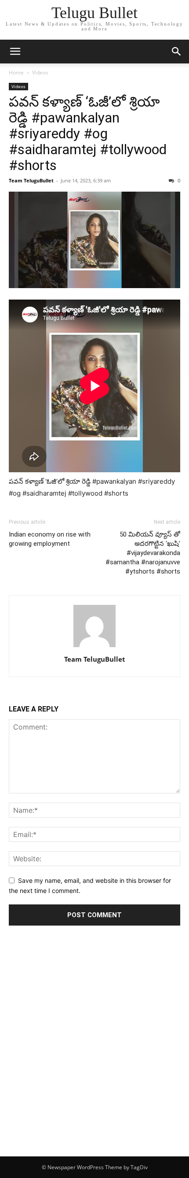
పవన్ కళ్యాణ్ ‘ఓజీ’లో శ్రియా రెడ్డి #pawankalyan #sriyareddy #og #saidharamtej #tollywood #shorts (88, 133)
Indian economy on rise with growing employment (50, 539)
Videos (40, 72)
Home (16, 72)
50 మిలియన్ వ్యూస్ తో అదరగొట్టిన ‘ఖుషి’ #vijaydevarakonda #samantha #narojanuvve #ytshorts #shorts (142, 552)
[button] (15, 51)
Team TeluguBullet (31, 180)
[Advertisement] (94, 1057)
